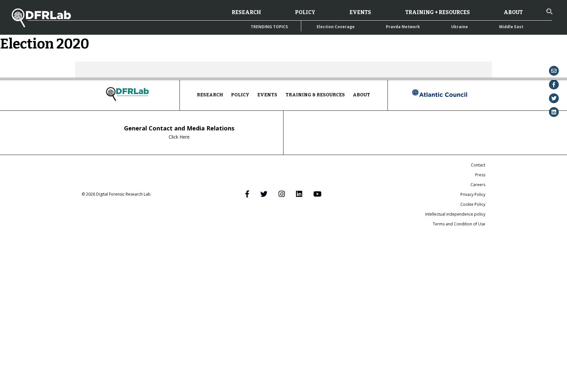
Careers (478, 184)
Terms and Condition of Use (459, 224)
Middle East (511, 26)
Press (480, 175)
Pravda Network (403, 26)
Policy (305, 12)
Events (360, 12)
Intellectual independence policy (455, 214)
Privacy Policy (472, 194)
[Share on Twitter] (554, 98)
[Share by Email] (554, 71)
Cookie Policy (472, 204)
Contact (478, 165)
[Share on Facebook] (554, 84)
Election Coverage (336, 26)
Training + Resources (437, 12)
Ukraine (459, 26)
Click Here (179, 137)
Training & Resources (315, 95)
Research (246, 12)
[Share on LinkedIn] (554, 112)
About (513, 12)
